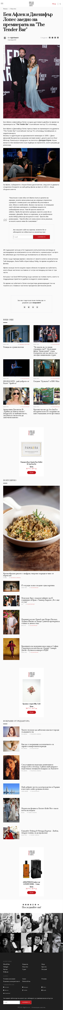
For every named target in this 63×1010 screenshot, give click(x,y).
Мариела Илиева (16, 577)
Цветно (5, 969)
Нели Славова (33, 812)
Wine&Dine (6, 964)
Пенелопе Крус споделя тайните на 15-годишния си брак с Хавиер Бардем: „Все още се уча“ (40, 600)
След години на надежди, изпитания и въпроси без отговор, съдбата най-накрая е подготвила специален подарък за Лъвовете (40, 767)
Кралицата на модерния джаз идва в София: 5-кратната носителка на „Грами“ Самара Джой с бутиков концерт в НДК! (39, 648)
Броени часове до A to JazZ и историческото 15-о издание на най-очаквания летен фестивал (46, 412)
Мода (23, 812)
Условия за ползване (9, 979)
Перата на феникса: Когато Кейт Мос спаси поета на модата (39, 809)
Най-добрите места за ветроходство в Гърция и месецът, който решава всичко (40, 788)
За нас (24, 979)
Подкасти (25, 964)
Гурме (5, 577)
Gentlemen (24, 791)
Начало (5, 9)
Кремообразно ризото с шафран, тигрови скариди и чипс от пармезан (28, 575)
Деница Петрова (25, 344)
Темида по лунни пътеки (13, 347)
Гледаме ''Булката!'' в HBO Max (46, 381)
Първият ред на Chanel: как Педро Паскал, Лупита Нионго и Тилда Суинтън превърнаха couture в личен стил (40, 621)
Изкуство (13, 9)
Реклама (44, 979)
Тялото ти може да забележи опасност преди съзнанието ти (40, 731)
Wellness (24, 734)
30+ (22, 604)
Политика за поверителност (11, 981)
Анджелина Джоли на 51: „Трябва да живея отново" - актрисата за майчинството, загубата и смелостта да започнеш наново (15, 414)
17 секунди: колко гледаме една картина (37, 585)
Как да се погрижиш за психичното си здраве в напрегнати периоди (37, 745)
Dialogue (5, 967)
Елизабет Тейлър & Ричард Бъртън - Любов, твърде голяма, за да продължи (39, 832)
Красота (23, 625)
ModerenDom (26, 981)
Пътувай (44, 969)
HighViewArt (14, 38)
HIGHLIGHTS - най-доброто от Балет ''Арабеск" (16, 382)
